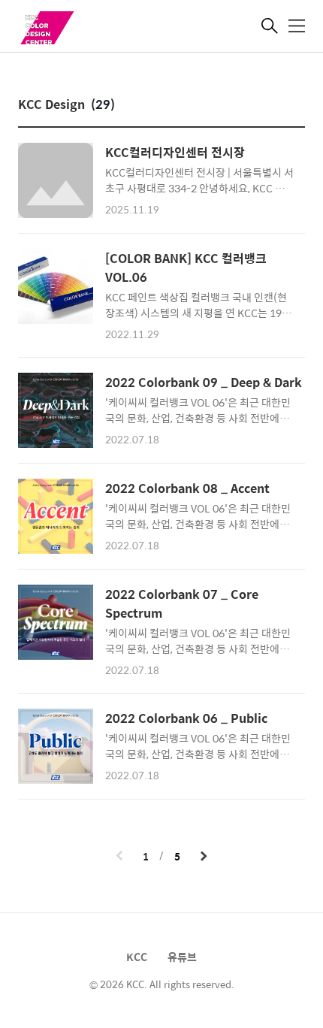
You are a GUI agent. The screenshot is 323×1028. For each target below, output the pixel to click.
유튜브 (182, 956)
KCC (136, 956)
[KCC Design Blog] (93, 27)
